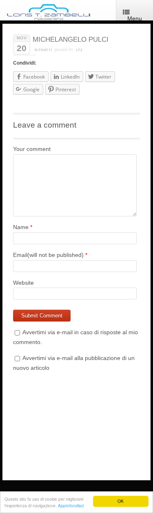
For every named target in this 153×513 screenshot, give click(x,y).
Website (23, 282)
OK (121, 501)
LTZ (79, 50)
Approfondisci (71, 505)
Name (21, 227)
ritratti (43, 50)
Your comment (32, 149)
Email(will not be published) (48, 255)
